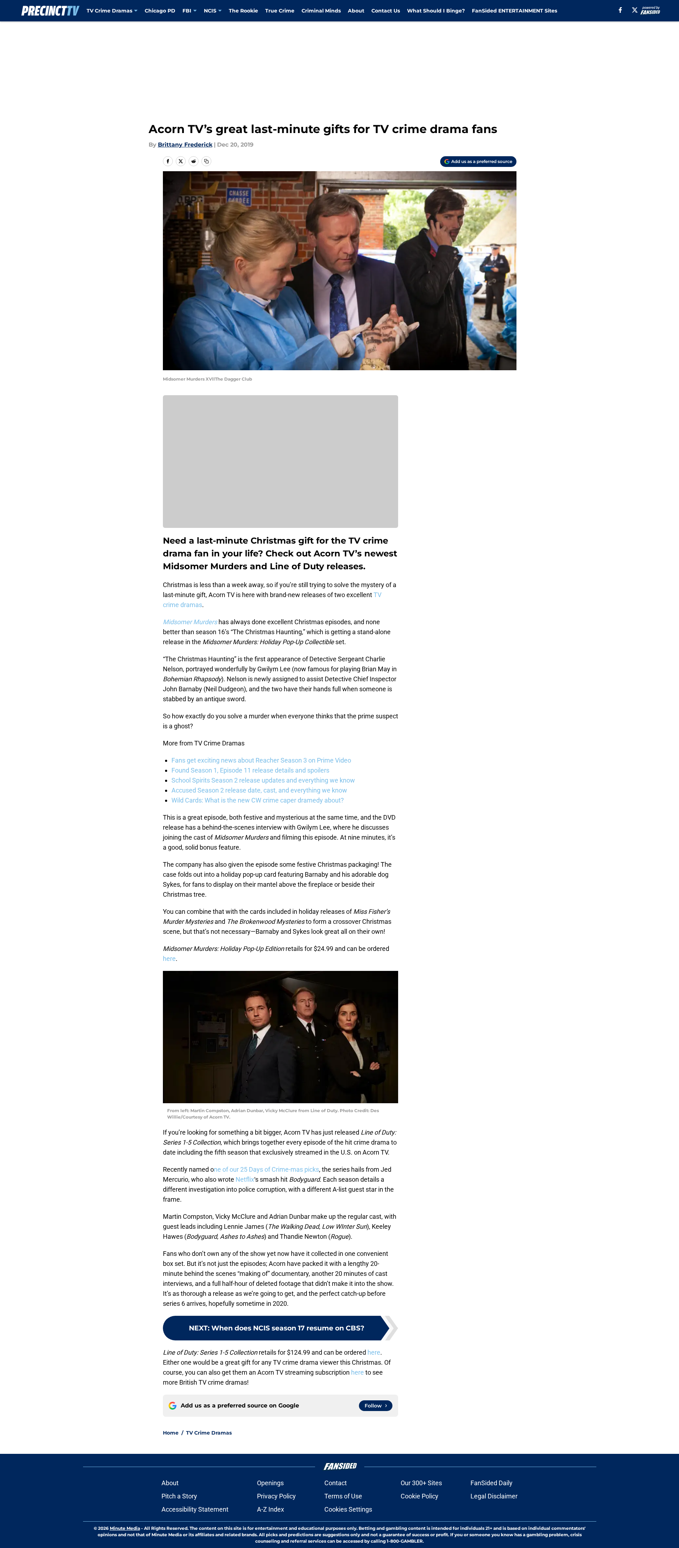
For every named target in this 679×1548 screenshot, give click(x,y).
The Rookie (243, 10)
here (169, 958)
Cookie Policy (419, 1496)
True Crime (279, 10)
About (356, 10)
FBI (186, 10)
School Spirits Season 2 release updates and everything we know (263, 780)
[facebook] (620, 10)
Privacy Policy (276, 1496)
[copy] (206, 161)
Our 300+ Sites (421, 1483)
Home (171, 1433)
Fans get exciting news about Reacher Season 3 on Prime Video (261, 760)
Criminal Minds (321, 10)
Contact (335, 1483)
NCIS (210, 10)
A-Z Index (270, 1509)
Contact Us (385, 10)
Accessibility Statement (194, 1509)
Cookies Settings (348, 1509)
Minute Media (125, 1528)
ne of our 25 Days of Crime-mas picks (266, 1169)
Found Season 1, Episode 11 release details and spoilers (250, 770)
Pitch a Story (179, 1496)
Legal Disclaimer (494, 1496)
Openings (270, 1483)
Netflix (245, 1179)
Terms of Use (343, 1496)
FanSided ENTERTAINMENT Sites (514, 10)
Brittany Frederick (185, 144)
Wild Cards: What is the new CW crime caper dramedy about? (257, 800)
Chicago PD (160, 10)
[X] (635, 10)
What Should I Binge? (436, 10)
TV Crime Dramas (109, 10)
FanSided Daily (491, 1483)
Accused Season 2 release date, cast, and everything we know (259, 790)
